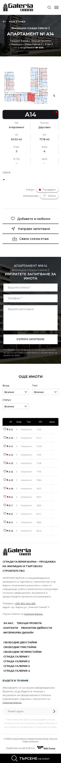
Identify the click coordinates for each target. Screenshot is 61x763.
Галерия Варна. (33, 613)
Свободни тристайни (19, 647)
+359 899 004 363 (25, 603)
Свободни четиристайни (22, 651)
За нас (8, 623)
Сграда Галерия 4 (16, 670)
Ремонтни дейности (36, 627)
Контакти (10, 627)
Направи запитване (34, 229)
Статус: (7, 399)
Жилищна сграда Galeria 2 (26, 44)
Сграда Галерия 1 (16, 656)
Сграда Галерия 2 (16, 661)
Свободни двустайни (20, 642)
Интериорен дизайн (18, 632)
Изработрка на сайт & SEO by (20, 748)
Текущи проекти (41, 40)
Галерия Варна (19, 40)
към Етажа (16, 21)
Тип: (35, 385)
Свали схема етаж (34, 239)
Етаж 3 (49, 44)
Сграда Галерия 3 (16, 666)
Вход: (6, 385)
